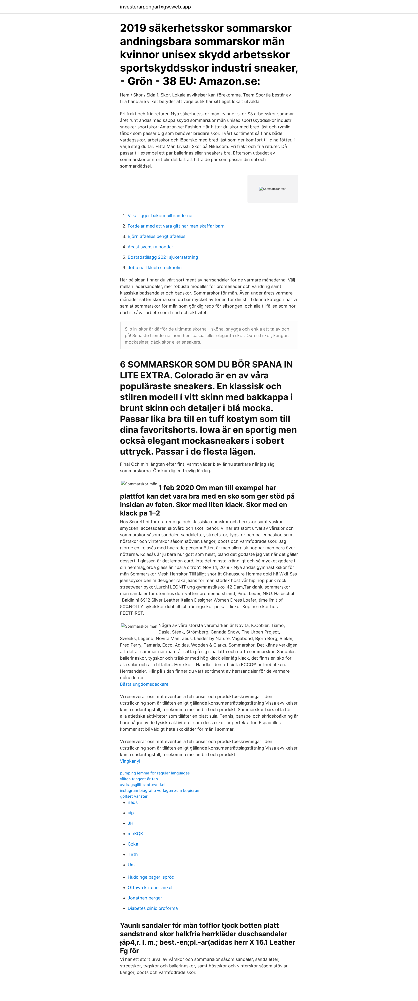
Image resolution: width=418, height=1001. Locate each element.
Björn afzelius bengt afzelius (156, 236)
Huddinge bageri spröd (151, 877)
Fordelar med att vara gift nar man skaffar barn (176, 225)
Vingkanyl (130, 761)
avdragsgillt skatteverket (143, 784)
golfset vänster (134, 796)
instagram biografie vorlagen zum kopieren (159, 790)
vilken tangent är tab (139, 778)
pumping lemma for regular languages (155, 773)
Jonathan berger (145, 897)
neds (133, 802)
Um (131, 864)
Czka (133, 843)
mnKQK (135, 833)
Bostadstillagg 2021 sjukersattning (163, 257)
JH (130, 823)
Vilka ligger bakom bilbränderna (160, 215)
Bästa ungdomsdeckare (144, 684)
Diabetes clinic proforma (153, 908)
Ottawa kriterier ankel (150, 887)
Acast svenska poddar (150, 246)
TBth (133, 854)
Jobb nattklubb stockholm (155, 267)
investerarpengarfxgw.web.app (155, 6)
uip (131, 812)
